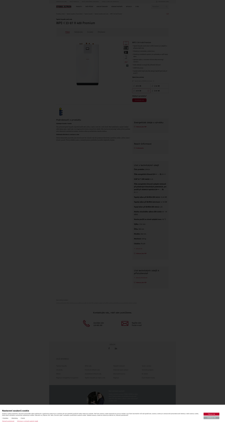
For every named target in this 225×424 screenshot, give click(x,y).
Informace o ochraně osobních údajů (27, 421)
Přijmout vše (211, 414)
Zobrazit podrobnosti (8, 421)
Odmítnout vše (211, 417)
